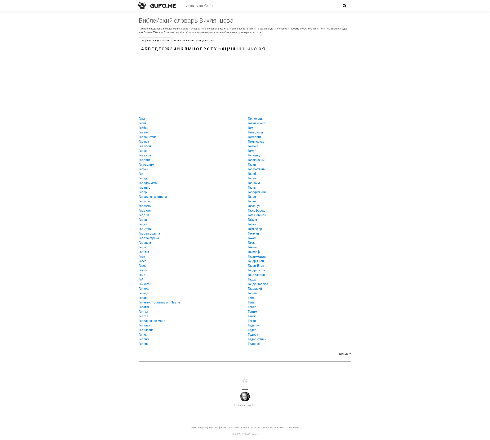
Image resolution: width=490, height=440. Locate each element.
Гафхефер (255, 229)
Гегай (252, 321)
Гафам (252, 220)
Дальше (343, 353)
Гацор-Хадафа (258, 284)
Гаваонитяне (148, 137)
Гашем (252, 293)
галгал (143, 316)
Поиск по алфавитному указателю (194, 40)
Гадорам (145, 243)
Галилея (144, 325)
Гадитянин (146, 229)
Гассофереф (256, 210)
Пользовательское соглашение (280, 427)
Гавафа (144, 141)
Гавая (143, 151)
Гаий (142, 275)
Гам (250, 128)
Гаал (142, 118)
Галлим (144, 339)
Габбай (143, 128)
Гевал (252, 302)
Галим (143, 334)
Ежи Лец (203, 427)
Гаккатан (145, 284)
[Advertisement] (245, 83)
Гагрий (143, 169)
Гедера (253, 334)
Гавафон (145, 146)
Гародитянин (257, 192)
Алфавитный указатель (155, 40)
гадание (144, 187)
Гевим (252, 311)
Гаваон (144, 132)
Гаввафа (145, 155)
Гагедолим (146, 164)
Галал (143, 298)
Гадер (143, 220)
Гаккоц (144, 288)
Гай (141, 279)
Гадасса (144, 201)
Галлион (144, 344)
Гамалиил (254, 137)
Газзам (144, 270)
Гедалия (254, 325)
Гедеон (253, 330)
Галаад (143, 293)
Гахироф (254, 252)
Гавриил (144, 160)
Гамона (253, 146)
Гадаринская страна (153, 197)
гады (142, 247)
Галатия (144, 307)
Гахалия (253, 233)
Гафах (252, 224)
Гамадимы (255, 132)
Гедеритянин (257, 339)
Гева (251, 298)
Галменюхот (256, 123)
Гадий (143, 224)
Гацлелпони (256, 275)
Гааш (142, 123)
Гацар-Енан (256, 261)
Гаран (252, 164)
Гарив (252, 178)
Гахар (252, 243)
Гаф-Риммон (257, 215)
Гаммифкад (256, 141)
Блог (194, 427)
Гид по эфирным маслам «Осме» (228, 427)
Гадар (143, 192)
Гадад (143, 178)
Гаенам (144, 252)
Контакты (254, 427)
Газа (142, 256)
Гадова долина (149, 233)
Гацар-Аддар (257, 256)
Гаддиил (145, 210)
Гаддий (144, 215)
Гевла (252, 316)
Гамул (252, 151)
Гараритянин (256, 169)
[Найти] (344, 5)
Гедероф (254, 344)
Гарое (252, 197)
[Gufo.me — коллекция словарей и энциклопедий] (157, 5)
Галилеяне (146, 330)
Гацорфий (255, 288)
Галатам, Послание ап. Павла (159, 302)
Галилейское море (152, 321)
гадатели (145, 206)
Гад (141, 174)
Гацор (252, 279)
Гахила (252, 247)
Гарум (252, 201)
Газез (142, 261)
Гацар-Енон (256, 265)
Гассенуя (254, 206)
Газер (143, 265)
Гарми (252, 187)
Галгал (143, 311)
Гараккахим (256, 160)
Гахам (252, 238)
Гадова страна (149, 238)
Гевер (252, 307)
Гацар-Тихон (256, 270)
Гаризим (254, 183)
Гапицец (254, 155)
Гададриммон (148, 183)
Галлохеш (255, 118)
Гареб (252, 174)
